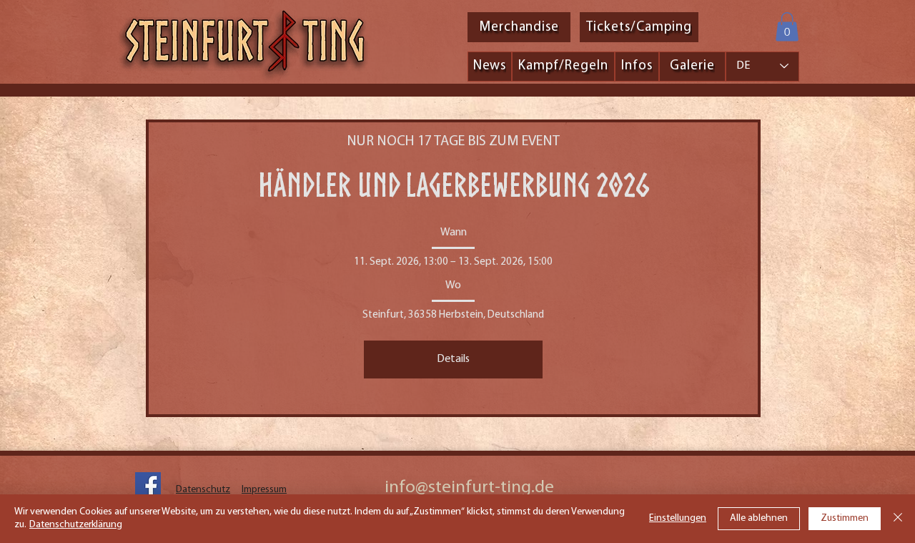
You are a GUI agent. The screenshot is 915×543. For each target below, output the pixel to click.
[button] (787, 26)
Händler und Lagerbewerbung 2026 (453, 184)
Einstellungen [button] (677, 518)
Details (453, 359)
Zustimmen (845, 518)
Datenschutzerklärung (75, 524)
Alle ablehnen (759, 518)
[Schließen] (897, 519)
